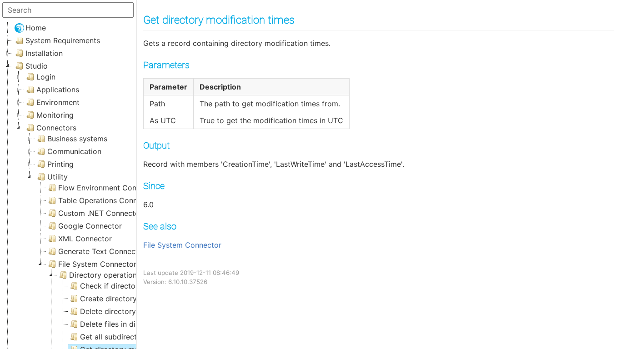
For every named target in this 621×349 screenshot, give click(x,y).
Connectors (56, 127)
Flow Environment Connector (108, 187)
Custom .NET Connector (100, 213)
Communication (74, 151)
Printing (60, 164)
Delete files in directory (120, 324)
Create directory (108, 298)
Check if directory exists (122, 285)
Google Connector (90, 225)
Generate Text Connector (101, 251)
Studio (36, 65)
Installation (44, 53)
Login (45, 76)
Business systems (77, 138)
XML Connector (85, 238)
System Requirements (62, 40)
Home (35, 27)
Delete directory (108, 311)
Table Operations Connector (106, 200)
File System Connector (182, 244)
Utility (57, 176)
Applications (57, 89)
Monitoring (55, 115)
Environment (58, 102)
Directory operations (104, 274)
